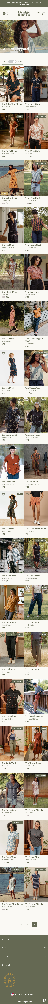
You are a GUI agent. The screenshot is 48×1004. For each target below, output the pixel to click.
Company (7, 939)
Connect (7, 948)
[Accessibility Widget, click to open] (44, 1000)
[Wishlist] (38, 13)
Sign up (6, 965)
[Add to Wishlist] (3, 69)
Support (6, 956)
